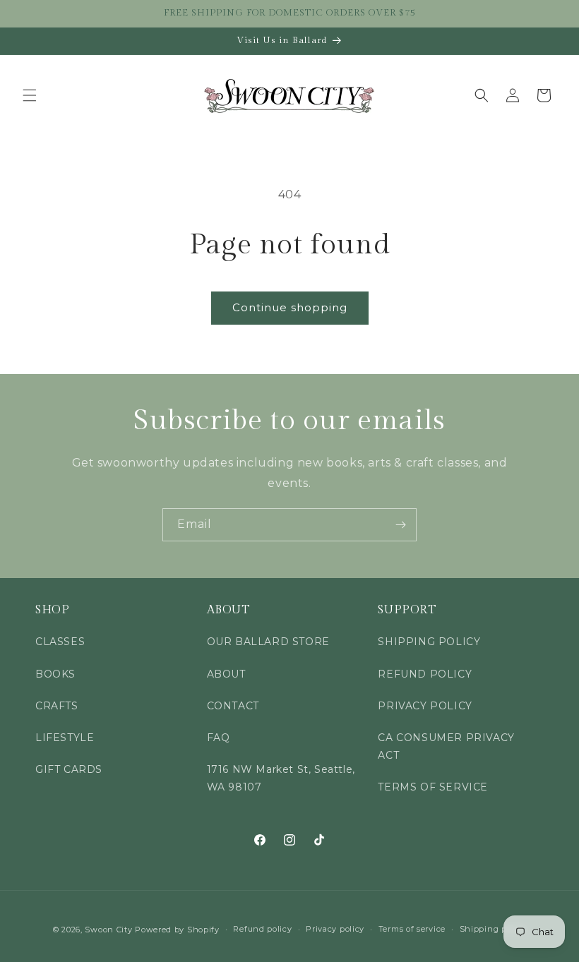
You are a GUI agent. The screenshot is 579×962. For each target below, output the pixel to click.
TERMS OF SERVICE (433, 787)
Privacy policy (335, 929)
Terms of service (412, 929)
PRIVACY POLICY (425, 705)
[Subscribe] (400, 524)
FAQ (218, 737)
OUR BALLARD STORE (268, 641)
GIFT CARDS (68, 769)
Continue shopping (289, 307)
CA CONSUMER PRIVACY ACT (446, 746)
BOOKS (55, 674)
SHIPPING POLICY (429, 641)
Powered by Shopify (177, 929)
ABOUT (226, 674)
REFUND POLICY (425, 674)
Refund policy (262, 929)
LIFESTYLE (64, 737)
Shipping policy (493, 929)
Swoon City (108, 929)
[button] (29, 95)
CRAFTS (56, 705)
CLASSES (60, 641)
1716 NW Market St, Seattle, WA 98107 (281, 778)
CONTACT (233, 705)
